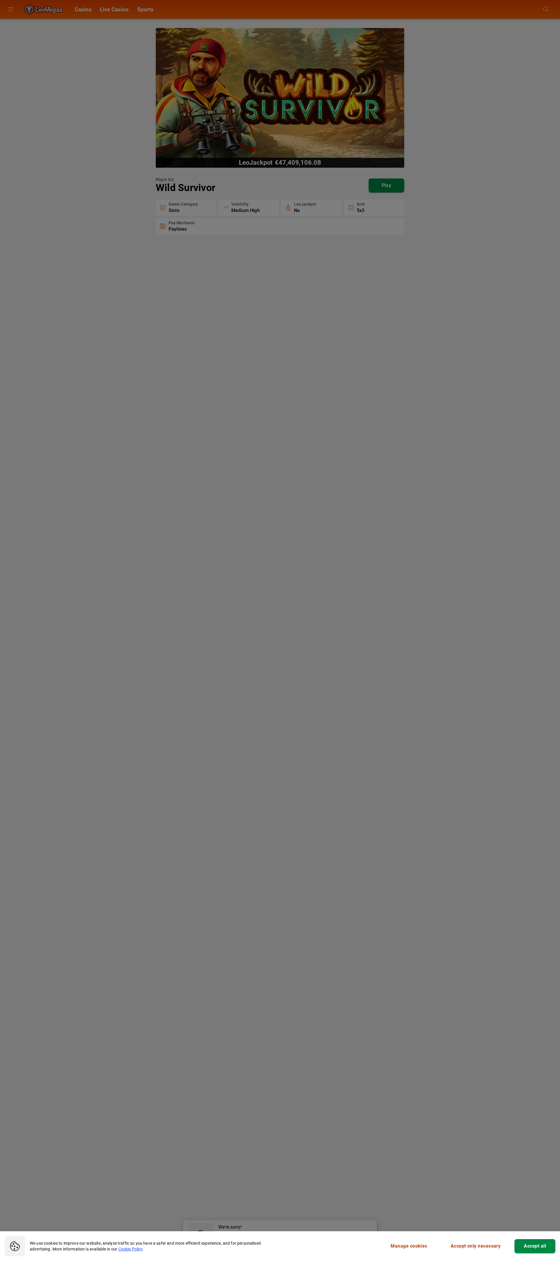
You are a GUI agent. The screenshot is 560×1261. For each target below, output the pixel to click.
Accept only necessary (476, 1246)
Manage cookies (409, 1246)
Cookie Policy (130, 1249)
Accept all (535, 1246)
